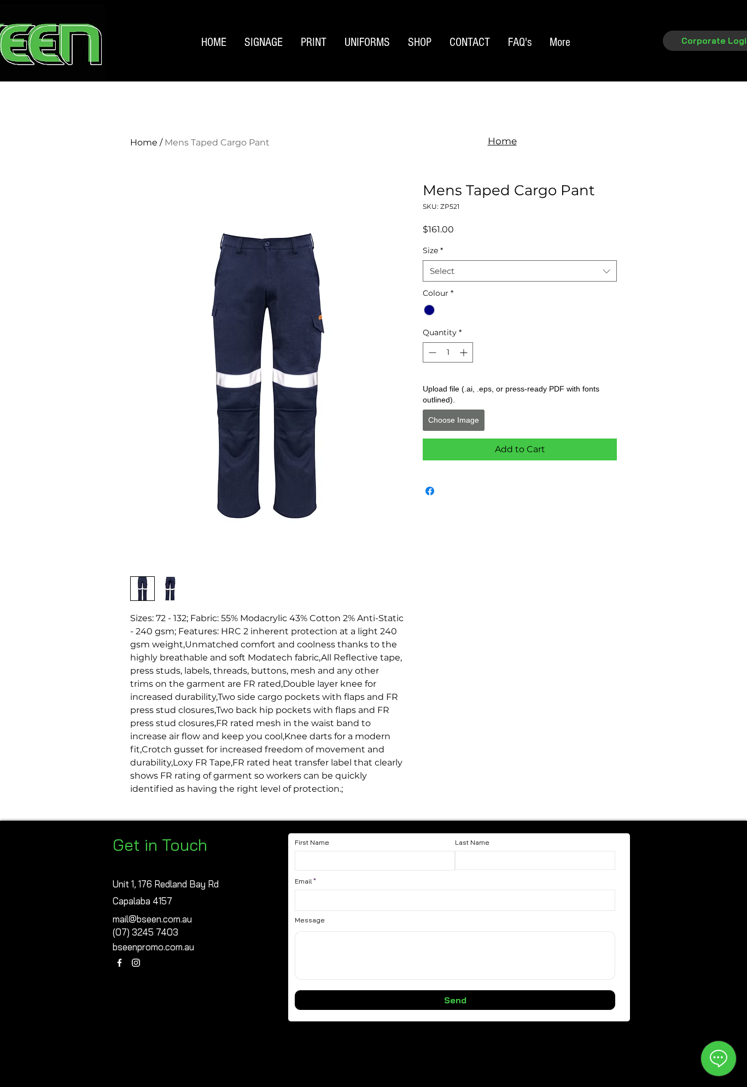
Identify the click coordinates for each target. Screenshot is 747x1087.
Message (310, 920)
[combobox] (520, 271)
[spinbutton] (448, 352)
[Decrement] (431, 352)
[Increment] (464, 352)
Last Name (472, 842)
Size (433, 250)
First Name (312, 842)
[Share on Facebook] (429, 491)
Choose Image (453, 420)
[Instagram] (136, 962)
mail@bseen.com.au (152, 919)
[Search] (629, 59)
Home (143, 142)
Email (303, 881)
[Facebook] (119, 962)
